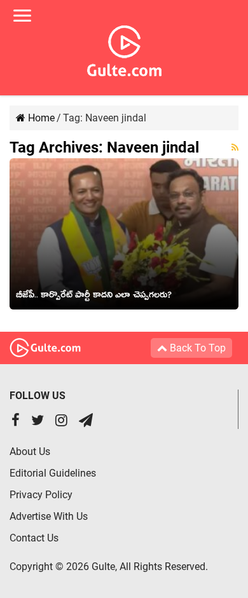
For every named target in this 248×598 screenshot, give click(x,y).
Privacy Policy (41, 495)
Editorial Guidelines (53, 473)
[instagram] (61, 422)
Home (40, 118)
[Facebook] (16, 422)
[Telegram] (86, 422)
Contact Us (34, 538)
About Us (30, 451)
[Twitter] (37, 422)
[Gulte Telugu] (124, 48)
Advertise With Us (49, 516)
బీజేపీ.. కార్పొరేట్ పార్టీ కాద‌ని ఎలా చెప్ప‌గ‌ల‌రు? (94, 297)
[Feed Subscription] (234, 147)
